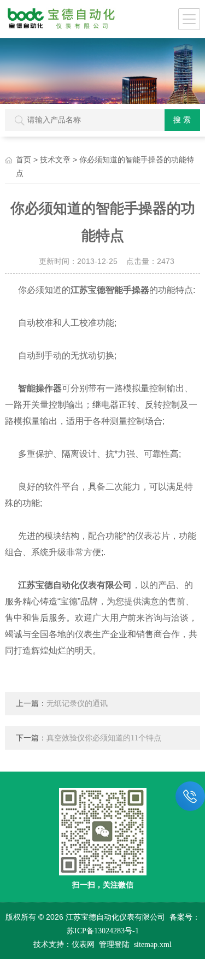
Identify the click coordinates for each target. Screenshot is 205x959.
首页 (23, 160)
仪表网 (83, 944)
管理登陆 (114, 944)
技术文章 (55, 160)
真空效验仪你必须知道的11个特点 (103, 738)
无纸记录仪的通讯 (77, 703)
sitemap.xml (153, 944)
